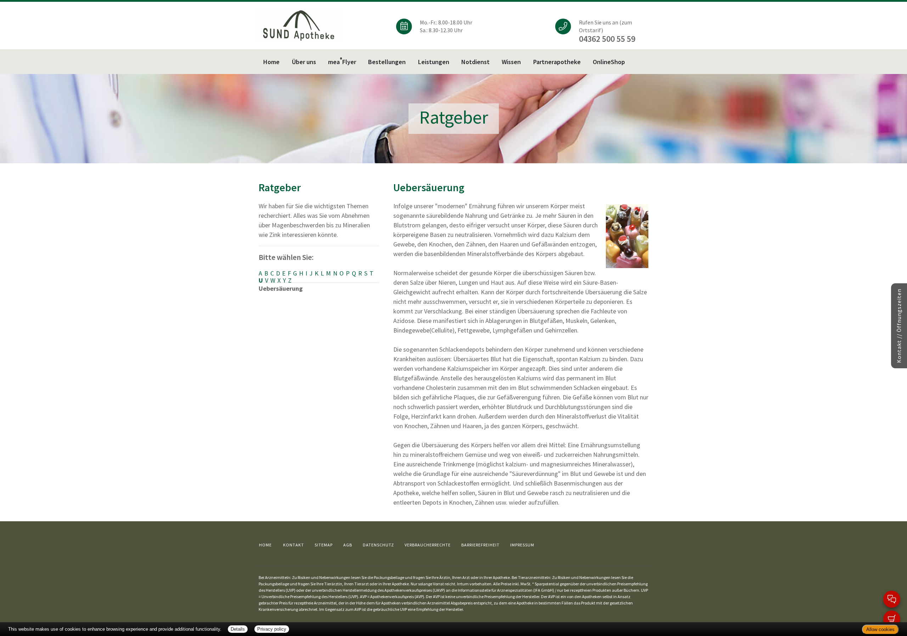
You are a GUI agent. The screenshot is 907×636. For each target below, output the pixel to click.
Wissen (511, 62)
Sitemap (324, 544)
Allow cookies (880, 629)
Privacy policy (271, 629)
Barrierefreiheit (480, 544)
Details (238, 629)
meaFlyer (342, 61)
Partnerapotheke (557, 62)
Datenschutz (378, 544)
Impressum (522, 544)
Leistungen (433, 62)
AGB (347, 544)
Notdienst (475, 62)
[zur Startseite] (298, 25)
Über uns (304, 62)
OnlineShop (609, 62)
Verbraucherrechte (428, 544)
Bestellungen (387, 62)
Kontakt (293, 544)
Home (271, 62)
